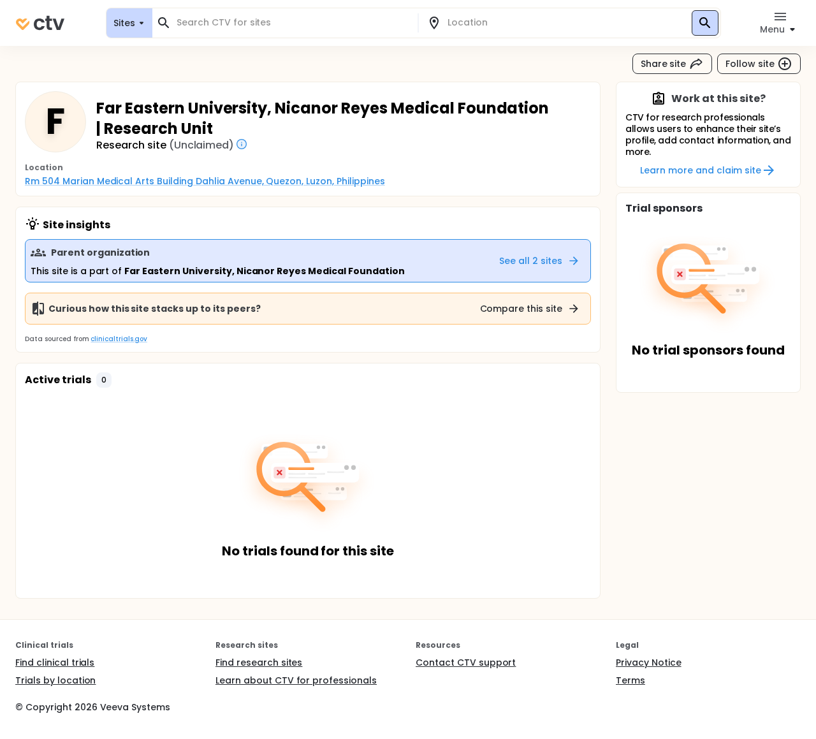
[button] (104, 380)
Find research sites (258, 662)
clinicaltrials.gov (119, 339)
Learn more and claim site (700, 170)
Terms (630, 680)
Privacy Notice (648, 662)
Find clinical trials (54, 662)
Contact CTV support (466, 662)
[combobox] (293, 22)
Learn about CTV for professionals (296, 680)
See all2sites (530, 260)
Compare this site (521, 308)
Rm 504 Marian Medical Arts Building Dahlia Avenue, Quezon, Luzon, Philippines (205, 181)
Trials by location (55, 680)
